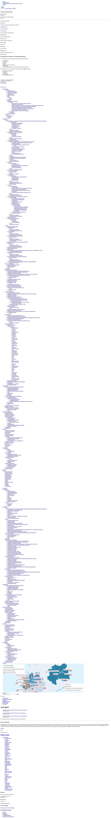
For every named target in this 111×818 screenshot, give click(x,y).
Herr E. (13, 337)
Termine (8, 117)
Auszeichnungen (10, 94)
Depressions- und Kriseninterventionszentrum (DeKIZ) (17, 242)
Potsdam (6, 483)
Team (11, 98)
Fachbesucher (5, 447)
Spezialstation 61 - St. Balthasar (13, 383)
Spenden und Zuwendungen (12, 101)
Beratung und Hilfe (8, 416)
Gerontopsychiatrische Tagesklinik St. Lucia (15, 315)
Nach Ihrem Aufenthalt (9, 415)
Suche (4, 469)
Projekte (11, 102)
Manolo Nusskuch (15, 362)
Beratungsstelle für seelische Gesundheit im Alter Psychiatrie (18, 275)
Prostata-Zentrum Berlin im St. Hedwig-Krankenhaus (17, 256)
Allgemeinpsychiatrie (16, 143)
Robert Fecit (14, 342)
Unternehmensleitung (11, 90)
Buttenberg (14, 334)
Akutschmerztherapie (16, 222)
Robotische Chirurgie (16, 204)
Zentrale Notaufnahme (11, 217)
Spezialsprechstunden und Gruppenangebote (18, 157)
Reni (13, 368)
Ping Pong (14, 364)
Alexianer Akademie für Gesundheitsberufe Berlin (14, 386)
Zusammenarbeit (8, 453)
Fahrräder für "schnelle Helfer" (17, 104)
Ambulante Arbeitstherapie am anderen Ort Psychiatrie (17, 272)
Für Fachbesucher (13, 139)
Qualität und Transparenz (12, 93)
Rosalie (13, 369)
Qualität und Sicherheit (9, 457)
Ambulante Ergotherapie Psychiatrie (14, 273)
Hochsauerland (8, 477)
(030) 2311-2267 (3, 83)
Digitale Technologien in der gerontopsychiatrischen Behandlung (24, 106)
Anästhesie (14, 220)
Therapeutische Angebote (16, 136)
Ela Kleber (14, 333)
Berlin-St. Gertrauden (9, 473)
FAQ (8, 404)
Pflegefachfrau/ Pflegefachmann (13, 438)
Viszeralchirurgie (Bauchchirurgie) (18, 198)
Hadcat (13, 340)
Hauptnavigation (6, 2)
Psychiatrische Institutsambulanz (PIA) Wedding (18, 299)
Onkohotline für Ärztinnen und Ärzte (14, 455)
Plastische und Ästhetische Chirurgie (18, 212)
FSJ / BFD (7, 443)
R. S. (13, 371)
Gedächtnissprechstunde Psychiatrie (13, 279)
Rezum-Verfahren (15, 187)
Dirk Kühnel (14, 351)
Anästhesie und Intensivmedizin (13, 218)
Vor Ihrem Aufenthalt (9, 413)
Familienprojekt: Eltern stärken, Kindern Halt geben (21, 103)
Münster (6, 481)
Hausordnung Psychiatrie (14, 161)
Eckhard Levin (14, 354)
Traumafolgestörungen (16, 153)
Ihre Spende (12, 111)
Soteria (13, 152)
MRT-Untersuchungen (16, 166)
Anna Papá (14, 329)
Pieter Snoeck (14, 372)
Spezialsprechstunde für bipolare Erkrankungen (16, 309)
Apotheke (9, 450)
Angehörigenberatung (11, 417)
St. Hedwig (5, 488)
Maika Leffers (14, 352)
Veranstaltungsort (10, 403)
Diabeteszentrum (10, 243)
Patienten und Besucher (7, 411)
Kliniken (6, 119)
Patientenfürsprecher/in (11, 421)
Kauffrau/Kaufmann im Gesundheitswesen (15, 440)
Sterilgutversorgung (11, 451)
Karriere (4, 429)
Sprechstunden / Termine (14, 194)
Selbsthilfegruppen (10, 424)
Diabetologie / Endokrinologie (17, 123)
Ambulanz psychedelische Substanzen (14, 310)
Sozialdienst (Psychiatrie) (12, 426)
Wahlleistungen (8, 427)
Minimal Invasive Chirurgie (17, 201)
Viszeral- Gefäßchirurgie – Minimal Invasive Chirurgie (17, 196)
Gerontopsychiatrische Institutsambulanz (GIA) (18, 298)
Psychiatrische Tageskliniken (17, 149)
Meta (13, 356)
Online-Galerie (12, 326)
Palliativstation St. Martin (12, 380)
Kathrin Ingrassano (15, 348)
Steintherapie (14, 191)
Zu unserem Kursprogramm (15, 399)
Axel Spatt (14, 374)
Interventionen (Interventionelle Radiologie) (20, 165)
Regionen (4, 470)
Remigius (7, 484)
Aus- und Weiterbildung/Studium (13, 264)
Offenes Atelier (10, 325)
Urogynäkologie (10, 174)
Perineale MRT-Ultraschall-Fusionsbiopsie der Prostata (22, 188)
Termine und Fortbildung (9, 463)
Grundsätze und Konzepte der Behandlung (17, 158)
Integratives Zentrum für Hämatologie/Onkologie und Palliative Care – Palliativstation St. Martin (25, 250)
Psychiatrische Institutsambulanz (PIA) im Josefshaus (19, 302)
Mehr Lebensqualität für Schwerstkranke (19, 109)
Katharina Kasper (8, 476)
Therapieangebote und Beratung (18, 154)
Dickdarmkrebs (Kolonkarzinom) (20, 208)
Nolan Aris (14, 358)
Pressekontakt (9, 115)
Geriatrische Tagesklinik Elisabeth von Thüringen (16, 316)
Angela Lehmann (15, 353)
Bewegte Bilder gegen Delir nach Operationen (20, 110)
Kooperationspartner (9, 468)
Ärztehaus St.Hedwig (9, 406)
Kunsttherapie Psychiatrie (12, 280)
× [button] (0, 9)
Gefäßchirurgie (15, 200)
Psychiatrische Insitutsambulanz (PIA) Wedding (16, 381)
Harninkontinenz (15, 177)
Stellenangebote (8, 432)
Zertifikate (9, 462)
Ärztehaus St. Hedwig (11, 324)
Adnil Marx (14, 373)
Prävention (9, 100)
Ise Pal (13, 365)
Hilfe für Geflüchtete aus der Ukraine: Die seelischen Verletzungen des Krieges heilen (27, 105)
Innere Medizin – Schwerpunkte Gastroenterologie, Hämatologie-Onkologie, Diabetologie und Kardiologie (26, 120)
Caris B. (13, 328)
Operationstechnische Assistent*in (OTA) (15, 437)
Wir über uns (7, 89)
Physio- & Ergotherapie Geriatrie (13, 284)
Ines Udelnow (14, 338)
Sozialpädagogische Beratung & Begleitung (15, 391)
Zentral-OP (9, 452)
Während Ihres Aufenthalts (10, 414)
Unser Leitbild (10, 393)
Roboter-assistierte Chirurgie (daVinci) (19, 189)
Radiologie (9, 162)
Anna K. (13, 331)
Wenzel (13, 377)
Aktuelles (7, 114)
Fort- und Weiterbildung (9, 434)
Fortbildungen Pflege (11, 466)
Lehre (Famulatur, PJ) (14, 160)
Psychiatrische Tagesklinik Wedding (14, 319)
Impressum (5, 813)
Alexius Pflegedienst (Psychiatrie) (13, 292)
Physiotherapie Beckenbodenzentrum (14, 285)
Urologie (9, 185)
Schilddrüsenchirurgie (16, 203)
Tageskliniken (7, 314)
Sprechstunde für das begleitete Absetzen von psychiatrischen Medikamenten (21, 311)
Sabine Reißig (14, 367)
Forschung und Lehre (9, 467)
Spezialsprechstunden (14, 305)
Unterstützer (12, 112)
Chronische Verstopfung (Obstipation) (21, 206)
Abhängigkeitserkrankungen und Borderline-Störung (21, 142)
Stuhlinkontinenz (15, 179)
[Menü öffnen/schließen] (2, 7)
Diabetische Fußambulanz (12, 294)
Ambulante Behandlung (9, 291)
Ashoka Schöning (15, 332)
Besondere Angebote (9, 323)
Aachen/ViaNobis (8, 472)
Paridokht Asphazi (15, 366)
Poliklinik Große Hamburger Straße (13, 296)
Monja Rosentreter (15, 361)
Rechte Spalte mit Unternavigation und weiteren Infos (12, 3)
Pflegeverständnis (10, 266)
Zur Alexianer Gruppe (5, 810)
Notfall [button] (14, 8)
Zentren (6, 225)
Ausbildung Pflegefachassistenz (13, 388)
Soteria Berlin (9, 382)
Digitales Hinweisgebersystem (8, 816)
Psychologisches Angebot (16, 150)
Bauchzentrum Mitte (11, 227)
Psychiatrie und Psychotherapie (13, 140)
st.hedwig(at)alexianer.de (5, 803)
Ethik (8, 96)
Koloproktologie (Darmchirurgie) (18, 199)
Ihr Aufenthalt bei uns (9, 412)
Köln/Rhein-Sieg (8, 478)
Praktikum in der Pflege (9, 442)
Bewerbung (9, 395)
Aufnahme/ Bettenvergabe (12, 454)
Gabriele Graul (14, 343)
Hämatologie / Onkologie (16, 124)
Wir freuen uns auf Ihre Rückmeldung (7, 807)
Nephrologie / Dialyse (16, 126)
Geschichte (9, 99)
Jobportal (2, 728)
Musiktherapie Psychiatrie (12, 281)
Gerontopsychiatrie (15, 147)
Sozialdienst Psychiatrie (11, 289)
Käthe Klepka (14, 350)
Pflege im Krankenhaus (9, 263)
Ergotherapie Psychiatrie (11, 277)
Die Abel (13, 335)
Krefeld (6, 480)
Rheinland (7, 485)
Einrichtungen (5, 385)
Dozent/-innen (10, 402)
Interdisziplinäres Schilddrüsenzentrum (14, 252)
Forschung (12, 159)
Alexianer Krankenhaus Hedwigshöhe (12, 405)
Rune (13, 370)
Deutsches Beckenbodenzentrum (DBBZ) (15, 235)
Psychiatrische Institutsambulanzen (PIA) (14, 297)
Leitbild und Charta (11, 95)
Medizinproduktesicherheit (12, 460)
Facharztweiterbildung (9, 435)
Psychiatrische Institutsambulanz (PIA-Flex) (18, 304)
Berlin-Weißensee (8, 475)
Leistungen (5, 118)
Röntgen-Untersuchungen (16, 167)
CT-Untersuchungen (15, 164)
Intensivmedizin (15, 221)
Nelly (13, 357)
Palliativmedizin (15, 127)
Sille (13, 349)
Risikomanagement (10, 461)
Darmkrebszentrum (10, 231)
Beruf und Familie (8, 444)
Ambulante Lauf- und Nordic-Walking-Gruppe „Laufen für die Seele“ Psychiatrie (22, 274)
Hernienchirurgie (15, 202)
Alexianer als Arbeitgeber (9, 430)
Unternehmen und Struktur (12, 492)
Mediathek (9, 116)
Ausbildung (7, 436)
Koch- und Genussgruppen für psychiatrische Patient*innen (23, 108)
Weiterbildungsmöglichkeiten (12, 456)
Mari (13, 355)
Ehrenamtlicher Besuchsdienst (12, 615)
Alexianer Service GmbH (9, 431)
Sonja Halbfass (15, 345)
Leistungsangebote (13, 133)
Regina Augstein (15, 327)
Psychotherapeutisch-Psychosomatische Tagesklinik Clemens (18, 320)
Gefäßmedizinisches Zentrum (12, 226)
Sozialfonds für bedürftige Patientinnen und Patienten (21, 107)
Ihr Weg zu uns (3, 86)
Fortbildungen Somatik (11, 465)
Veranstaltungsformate (11, 397)
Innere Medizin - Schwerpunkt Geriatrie (14, 132)
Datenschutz (5, 814)
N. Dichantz (14, 336)
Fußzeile (4, 4)
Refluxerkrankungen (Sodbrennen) (20, 207)
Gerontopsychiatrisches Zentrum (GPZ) (14, 247)
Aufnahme (12, 156)
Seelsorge (9, 97)
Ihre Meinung (7, 428)
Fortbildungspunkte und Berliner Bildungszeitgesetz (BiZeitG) (21, 401)
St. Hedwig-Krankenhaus (7, 699)
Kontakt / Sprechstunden (14, 262)
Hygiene (9, 458)
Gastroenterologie (15, 125)
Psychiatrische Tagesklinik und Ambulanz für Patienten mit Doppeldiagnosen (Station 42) (23, 317)
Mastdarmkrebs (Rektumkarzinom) (20, 209)
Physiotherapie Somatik (11, 282)
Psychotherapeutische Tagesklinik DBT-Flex (15, 318)
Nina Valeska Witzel (15, 378)
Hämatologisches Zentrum (12, 248)
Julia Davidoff (14, 339)
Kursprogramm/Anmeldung (12, 398)
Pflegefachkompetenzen (11, 265)
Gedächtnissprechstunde (11, 295)
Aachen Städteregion (9, 471)
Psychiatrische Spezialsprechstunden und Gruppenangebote (18, 540)
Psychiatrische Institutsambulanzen (18, 148)
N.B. (6, 770)
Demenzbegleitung (10, 418)
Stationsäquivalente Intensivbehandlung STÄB (20, 144)
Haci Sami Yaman (15, 379)
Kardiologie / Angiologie (16, 128)
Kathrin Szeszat (15, 375)
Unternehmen (5, 88)
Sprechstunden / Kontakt (14, 130)
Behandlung (14, 135)
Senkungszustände (15, 178)
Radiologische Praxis (11, 306)
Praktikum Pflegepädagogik (12, 588)
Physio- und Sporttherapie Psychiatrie (14, 286)
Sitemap (4, 812)
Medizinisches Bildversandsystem (16, 131)
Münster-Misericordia (9, 482)
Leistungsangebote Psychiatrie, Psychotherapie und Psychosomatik (22, 141)
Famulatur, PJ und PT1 (9, 441)
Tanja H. (13, 344)
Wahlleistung (7, 268)
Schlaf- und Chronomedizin (12, 170)
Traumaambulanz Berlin (11, 312)
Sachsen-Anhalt (8, 486)
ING (13, 346)
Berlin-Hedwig (8, 474)
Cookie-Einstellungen (6, 815)
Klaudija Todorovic (15, 376)
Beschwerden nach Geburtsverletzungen (19, 176)
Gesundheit (7, 445)
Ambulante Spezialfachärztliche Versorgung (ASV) (21, 192)
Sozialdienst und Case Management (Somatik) (15, 425)
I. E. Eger (14, 341)
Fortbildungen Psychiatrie (12, 464)
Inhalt (4, 1)
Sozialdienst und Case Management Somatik (15, 287)
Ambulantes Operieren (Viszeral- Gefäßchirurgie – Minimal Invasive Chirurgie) (21, 293)
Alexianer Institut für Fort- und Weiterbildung (13, 396)
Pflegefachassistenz (10, 439)
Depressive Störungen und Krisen (18, 146)
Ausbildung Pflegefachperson (12, 387)
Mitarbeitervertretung (11, 113)
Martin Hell (14, 347)
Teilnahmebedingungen (14, 400)
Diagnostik (14, 134)
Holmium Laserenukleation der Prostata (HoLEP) (21, 190)
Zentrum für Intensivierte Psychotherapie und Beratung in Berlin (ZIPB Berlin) (21, 261)
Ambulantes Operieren (16, 213)
